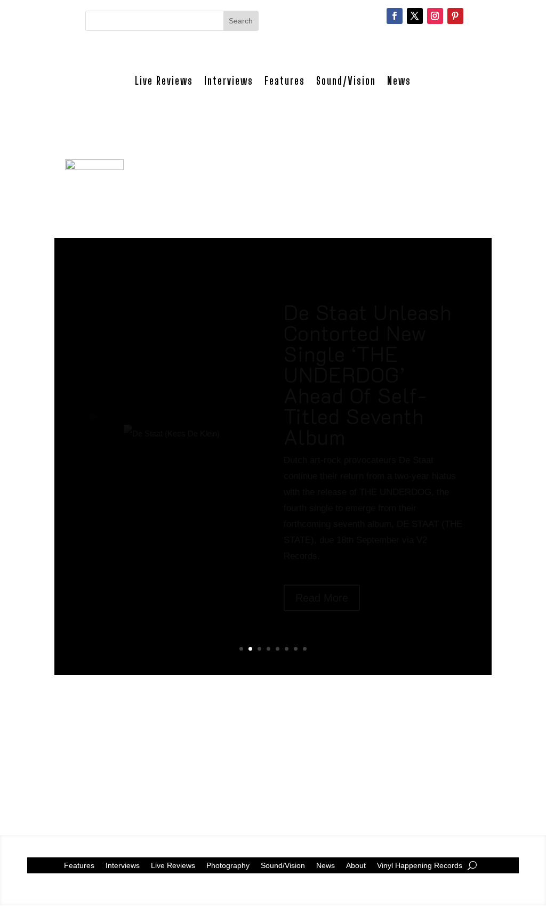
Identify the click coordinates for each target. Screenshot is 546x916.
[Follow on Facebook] (395, 16)
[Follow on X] (415, 16)
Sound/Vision (346, 81)
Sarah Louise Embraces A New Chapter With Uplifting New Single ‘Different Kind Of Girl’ (364, 414)
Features (284, 81)
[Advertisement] (272, 749)
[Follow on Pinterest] (455, 16)
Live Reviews (164, 81)
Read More (321, 627)
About (356, 865)
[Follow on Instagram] (435, 16)
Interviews (228, 81)
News (399, 81)
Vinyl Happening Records (419, 865)
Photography (228, 865)
